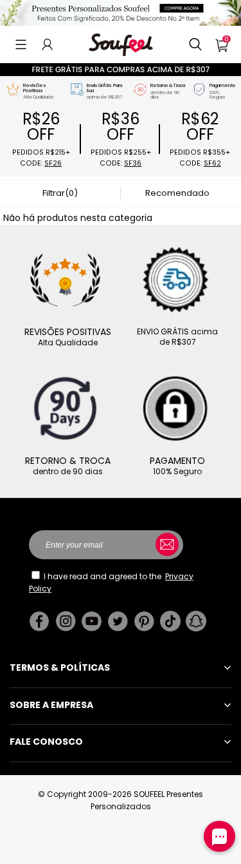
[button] (21, 44)
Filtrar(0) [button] (60, 193)
